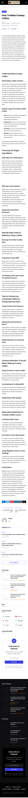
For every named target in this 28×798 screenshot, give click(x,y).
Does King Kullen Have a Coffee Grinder (13, 534)
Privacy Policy (15, 667)
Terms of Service (7, 789)
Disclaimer (16, 789)
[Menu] (2, 2)
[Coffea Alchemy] (14, 2)
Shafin (7, 23)
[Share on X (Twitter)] (10, 29)
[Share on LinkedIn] (15, 29)
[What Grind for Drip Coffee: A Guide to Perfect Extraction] (5, 596)
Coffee (4, 11)
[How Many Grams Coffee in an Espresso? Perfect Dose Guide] (5, 586)
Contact (23, 789)
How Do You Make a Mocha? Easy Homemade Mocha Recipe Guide (18, 576)
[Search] (26, 2)
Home (3, 7)
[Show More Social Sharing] (18, 29)
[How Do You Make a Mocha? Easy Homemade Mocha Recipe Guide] (5, 577)
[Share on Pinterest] (13, 29)
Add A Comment (14, 562)
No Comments (6, 25)
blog (6, 7)
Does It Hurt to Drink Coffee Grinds (12, 554)
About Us (8, 787)
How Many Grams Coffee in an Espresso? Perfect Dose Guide (17, 585)
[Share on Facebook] (8, 29)
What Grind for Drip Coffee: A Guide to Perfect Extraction (17, 596)
